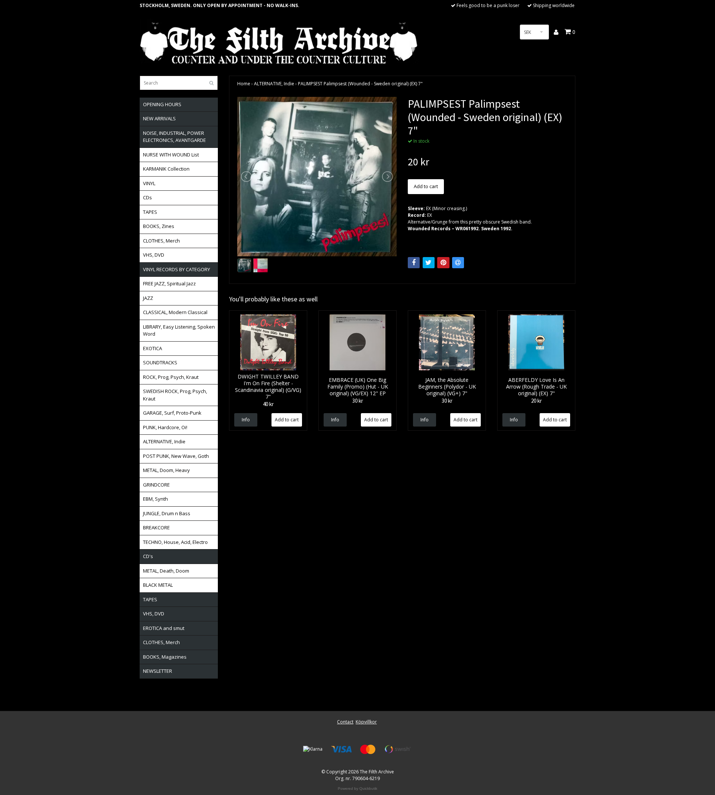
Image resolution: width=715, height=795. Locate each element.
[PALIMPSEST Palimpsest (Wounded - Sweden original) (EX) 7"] (317, 176)
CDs (147, 197)
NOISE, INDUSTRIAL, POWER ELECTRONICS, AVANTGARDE (174, 137)
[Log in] (556, 32)
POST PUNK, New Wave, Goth (176, 456)
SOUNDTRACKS (160, 362)
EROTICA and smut (163, 628)
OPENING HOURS (162, 104)
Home (243, 83)
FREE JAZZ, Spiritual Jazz (169, 283)
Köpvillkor (366, 722)
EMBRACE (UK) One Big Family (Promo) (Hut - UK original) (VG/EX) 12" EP (357, 386)
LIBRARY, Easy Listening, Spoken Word (179, 330)
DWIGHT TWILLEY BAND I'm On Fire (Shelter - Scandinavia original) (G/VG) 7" (268, 386)
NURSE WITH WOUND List (171, 154)
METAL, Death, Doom (166, 570)
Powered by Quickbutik (357, 788)
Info (246, 419)
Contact (345, 722)
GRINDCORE (156, 484)
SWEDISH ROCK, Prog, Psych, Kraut (175, 395)
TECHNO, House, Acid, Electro (175, 542)
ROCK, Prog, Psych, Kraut (170, 377)
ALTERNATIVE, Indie (164, 441)
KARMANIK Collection (166, 168)
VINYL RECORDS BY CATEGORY (176, 269)
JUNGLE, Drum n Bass (166, 513)
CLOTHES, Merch (161, 240)
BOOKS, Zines (158, 226)
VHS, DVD (153, 254)
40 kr (268, 404)
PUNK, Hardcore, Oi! (165, 427)
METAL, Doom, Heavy (166, 470)
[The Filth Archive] (279, 42)
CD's (148, 556)
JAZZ (148, 298)
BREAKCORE (156, 527)
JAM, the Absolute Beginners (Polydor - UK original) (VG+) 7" (447, 386)
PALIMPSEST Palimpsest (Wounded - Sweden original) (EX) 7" (360, 83)
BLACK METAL (158, 585)
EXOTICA (152, 348)
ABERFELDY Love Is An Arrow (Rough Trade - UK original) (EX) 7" (536, 386)
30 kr (357, 400)
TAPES (150, 212)
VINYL (149, 183)
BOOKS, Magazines (165, 656)
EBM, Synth (155, 498)
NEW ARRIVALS (159, 118)
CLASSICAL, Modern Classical (175, 312)
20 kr (536, 400)
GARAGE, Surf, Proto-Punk (172, 412)
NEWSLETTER (157, 671)
